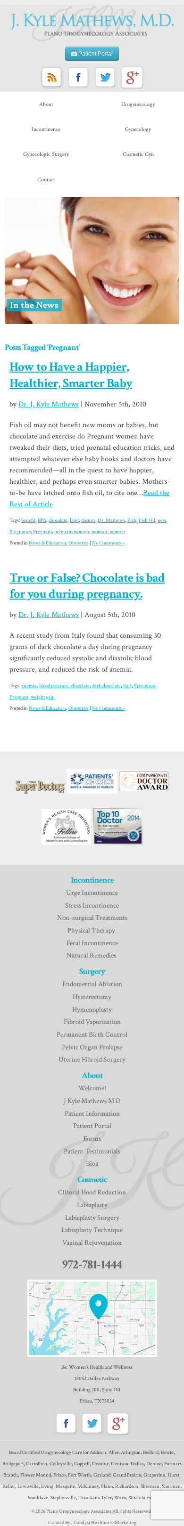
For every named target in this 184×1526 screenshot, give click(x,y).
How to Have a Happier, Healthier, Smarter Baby (70, 374)
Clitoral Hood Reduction (92, 1192)
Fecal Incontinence (92, 943)
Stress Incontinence (92, 905)
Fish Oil (147, 520)
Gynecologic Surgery (46, 154)
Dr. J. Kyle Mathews (48, 404)
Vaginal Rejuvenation (92, 1242)
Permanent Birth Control (92, 1034)
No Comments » (108, 543)
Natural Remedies (92, 955)
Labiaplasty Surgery (92, 1217)
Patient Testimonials (92, 1151)
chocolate (58, 520)
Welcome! (92, 1088)
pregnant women (71, 531)
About (46, 104)
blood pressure (53, 685)
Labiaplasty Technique (92, 1230)
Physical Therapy (92, 930)
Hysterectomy (92, 996)
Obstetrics (78, 543)
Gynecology (138, 129)
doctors (88, 520)
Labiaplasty (92, 1205)
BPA (42, 520)
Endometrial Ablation (92, 984)
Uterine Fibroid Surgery (92, 1059)
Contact (46, 179)
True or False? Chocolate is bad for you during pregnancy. (87, 585)
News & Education (47, 543)
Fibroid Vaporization (92, 1021)
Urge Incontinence (92, 892)
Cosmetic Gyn (138, 154)
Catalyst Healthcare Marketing (105, 1522)
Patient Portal (95, 53)
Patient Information (92, 1113)
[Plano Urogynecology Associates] (92, 23)
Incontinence (46, 129)
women (117, 531)
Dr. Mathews (111, 520)
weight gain (43, 697)
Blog (92, 1163)
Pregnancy (20, 531)
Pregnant (42, 531)
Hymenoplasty (92, 1009)
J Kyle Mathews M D (92, 1100)
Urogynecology (138, 104)
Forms (92, 1138)
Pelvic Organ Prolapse (92, 1047)
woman (99, 531)
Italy (127, 685)
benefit (28, 520)
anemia (29, 685)
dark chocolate (106, 685)
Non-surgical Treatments (92, 917)
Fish (131, 520)
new (162, 520)
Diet (74, 520)
